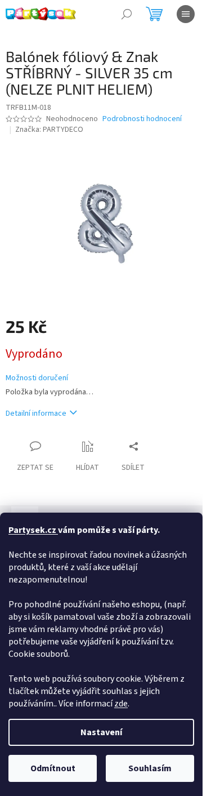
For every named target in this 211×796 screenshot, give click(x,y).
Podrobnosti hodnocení (142, 119)
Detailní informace (36, 413)
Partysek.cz (33, 530)
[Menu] (185, 14)
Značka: (49, 129)
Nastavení (101, 732)
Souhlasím (150, 768)
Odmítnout (52, 768)
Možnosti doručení (37, 378)
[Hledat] (126, 14)
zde (121, 703)
